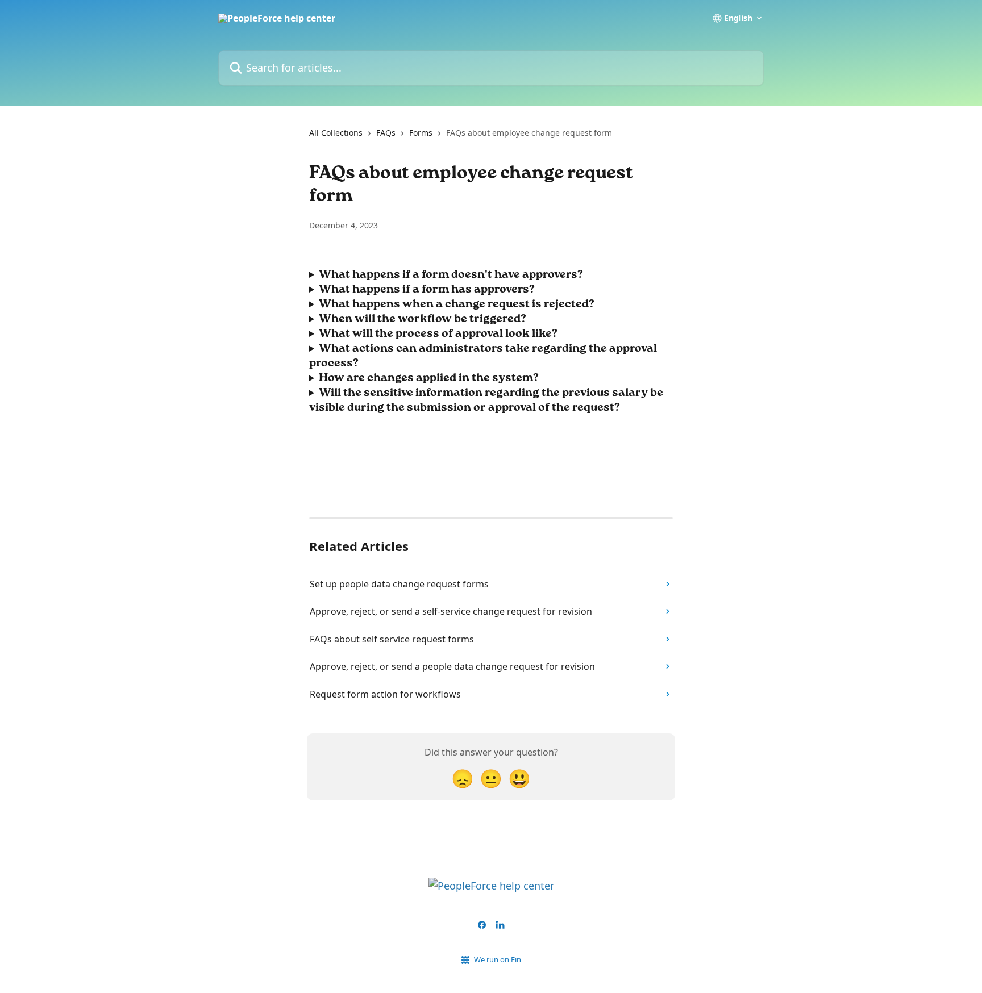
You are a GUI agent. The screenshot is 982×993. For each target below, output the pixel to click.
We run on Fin (497, 959)
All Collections (336, 132)
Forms (420, 132)
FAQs (386, 132)
